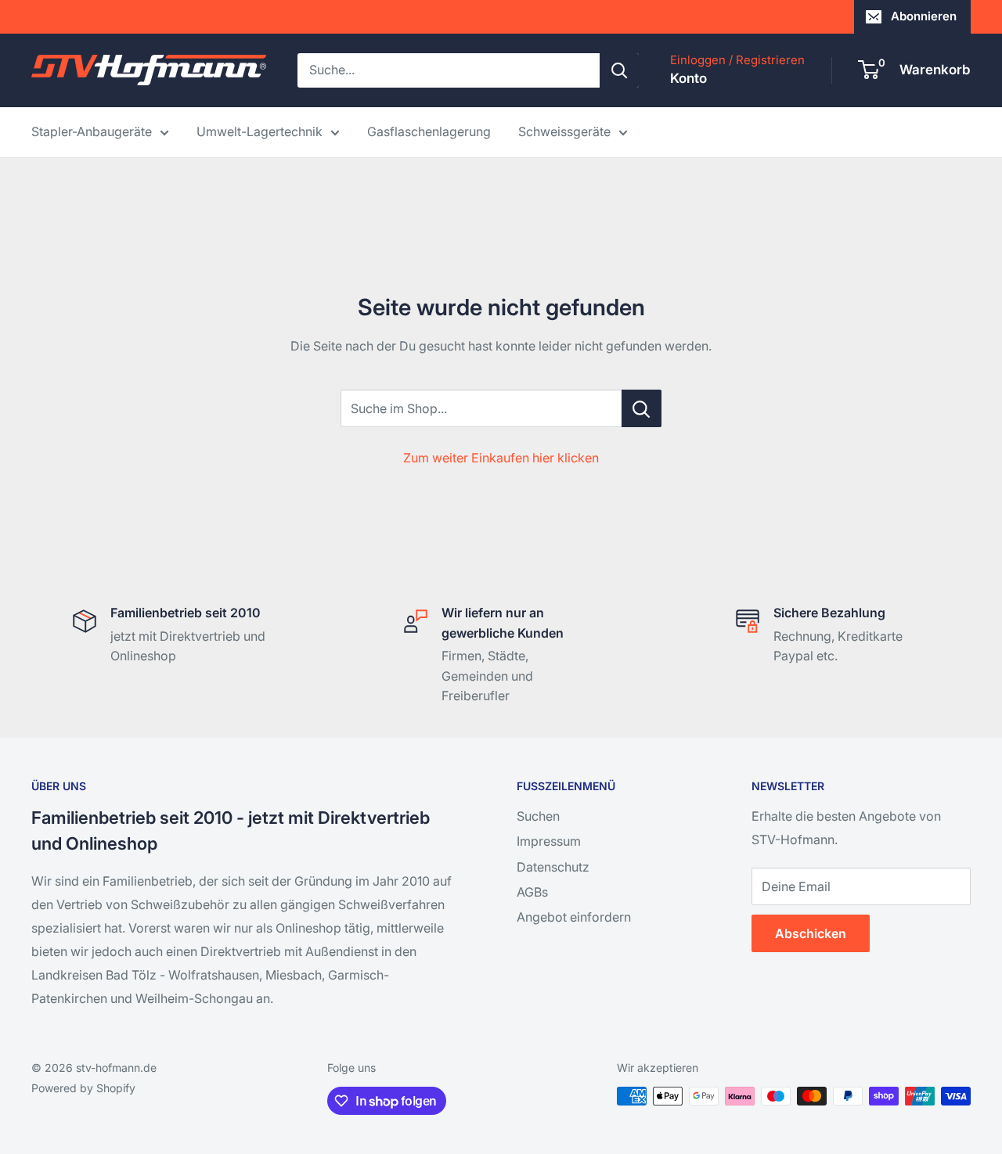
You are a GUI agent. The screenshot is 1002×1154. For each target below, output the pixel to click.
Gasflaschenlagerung (429, 131)
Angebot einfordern (574, 917)
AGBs (532, 892)
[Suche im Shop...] (641, 408)
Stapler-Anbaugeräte (91, 131)
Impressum (549, 841)
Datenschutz (553, 867)
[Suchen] (619, 70)
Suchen (538, 816)
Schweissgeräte (564, 131)
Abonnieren (924, 16)
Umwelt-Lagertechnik (259, 131)
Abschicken (810, 933)
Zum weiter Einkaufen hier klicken (501, 458)
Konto (688, 78)
